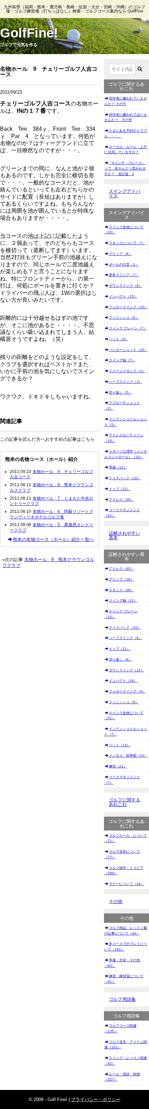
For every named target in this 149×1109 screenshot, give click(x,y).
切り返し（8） (120, 659)
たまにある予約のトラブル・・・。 (125, 133)
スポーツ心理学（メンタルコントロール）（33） (125, 454)
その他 (115, 901)
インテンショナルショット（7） (125, 731)
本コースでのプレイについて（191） (125, 946)
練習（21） (118, 766)
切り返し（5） (120, 392)
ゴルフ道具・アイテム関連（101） (125, 1044)
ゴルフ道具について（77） (122, 854)
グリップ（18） (121, 579)
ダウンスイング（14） (126, 670)
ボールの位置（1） (124, 264)
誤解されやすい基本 (124, 535)
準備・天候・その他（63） (122, 963)
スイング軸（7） (122, 360)
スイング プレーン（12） (121, 614)
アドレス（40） (121, 568)
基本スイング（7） (124, 275)
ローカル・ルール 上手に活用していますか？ (125, 149)
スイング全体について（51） (123, 715)
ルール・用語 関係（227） (122, 1077)
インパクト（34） (123, 680)
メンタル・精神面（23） (128, 755)
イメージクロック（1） (127, 371)
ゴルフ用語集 (122, 999)
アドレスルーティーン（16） (123, 437)
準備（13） (118, 467)
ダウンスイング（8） (125, 285)
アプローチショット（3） (122, 405)
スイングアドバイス (124, 193)
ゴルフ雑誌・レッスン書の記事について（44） (125, 930)
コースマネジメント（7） (122, 779)
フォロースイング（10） (128, 307)
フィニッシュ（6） (124, 317)
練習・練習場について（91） (123, 978)
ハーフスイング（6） (125, 638)
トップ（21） (119, 649)
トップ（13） (119, 489)
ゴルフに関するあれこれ (124, 802)
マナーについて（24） (126, 884)
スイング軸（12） (123, 600)
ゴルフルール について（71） (125, 838)
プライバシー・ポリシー (96, 1099)
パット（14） (119, 745)
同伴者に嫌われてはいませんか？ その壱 (125, 117)
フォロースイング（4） (127, 691)
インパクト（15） (123, 296)
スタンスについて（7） (127, 243)
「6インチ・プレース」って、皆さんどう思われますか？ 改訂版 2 (125, 168)
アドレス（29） (121, 499)
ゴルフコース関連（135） (120, 1028)
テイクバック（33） (125, 627)
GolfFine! (29, 33)
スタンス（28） (121, 590)
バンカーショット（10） (128, 350)
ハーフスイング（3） (125, 382)
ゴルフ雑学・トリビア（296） (123, 870)
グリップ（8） (120, 254)
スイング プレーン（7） (128, 328)
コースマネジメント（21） (122, 512)
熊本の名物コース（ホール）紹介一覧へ (53, 539)
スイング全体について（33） (123, 229)
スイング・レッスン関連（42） (125, 1060)
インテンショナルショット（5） (125, 422)
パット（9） (118, 339)
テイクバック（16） (125, 478)
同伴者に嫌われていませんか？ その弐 (125, 101)
